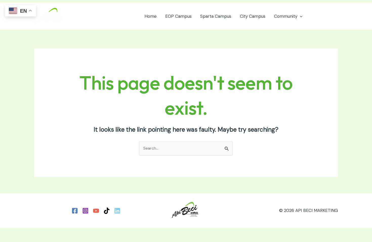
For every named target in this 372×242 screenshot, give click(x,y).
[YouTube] (96, 211)
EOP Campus (178, 16)
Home (150, 16)
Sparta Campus (215, 16)
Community (285, 16)
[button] (299, 16)
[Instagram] (85, 211)
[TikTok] (107, 211)
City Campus (252, 16)
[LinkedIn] (117, 211)
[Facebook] (75, 211)
